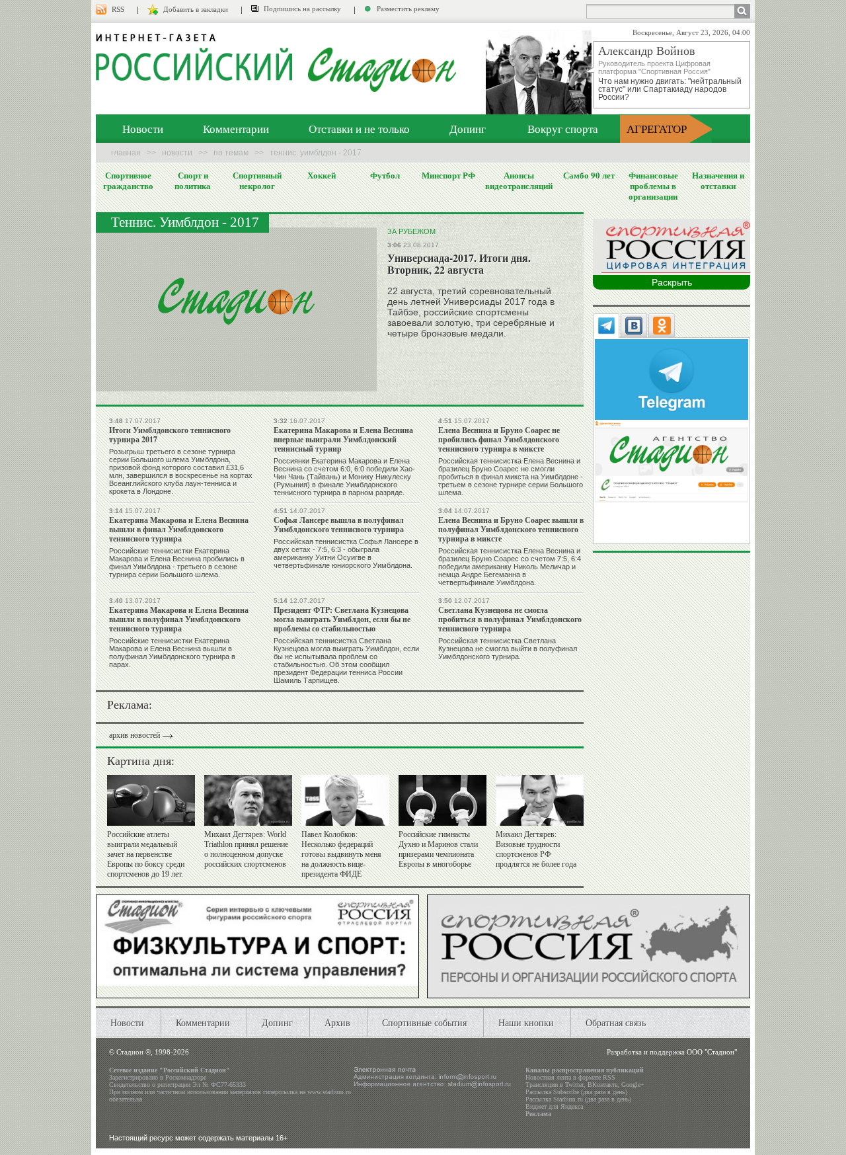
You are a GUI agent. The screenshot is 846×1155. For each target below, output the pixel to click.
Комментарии (236, 128)
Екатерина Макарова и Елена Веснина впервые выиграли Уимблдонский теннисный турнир (343, 439)
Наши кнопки (526, 1022)
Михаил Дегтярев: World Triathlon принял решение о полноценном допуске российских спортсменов (246, 849)
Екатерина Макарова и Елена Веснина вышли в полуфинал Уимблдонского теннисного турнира (179, 619)
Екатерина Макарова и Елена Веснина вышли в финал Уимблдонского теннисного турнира (179, 529)
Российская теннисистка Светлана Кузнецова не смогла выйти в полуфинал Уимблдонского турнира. (507, 648)
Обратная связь (616, 1022)
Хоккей (321, 175)
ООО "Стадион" (712, 1052)
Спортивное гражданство (128, 180)
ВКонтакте (602, 1084)
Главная (126, 152)
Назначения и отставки (718, 180)
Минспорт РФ (448, 175)
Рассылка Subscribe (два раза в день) (576, 1091)
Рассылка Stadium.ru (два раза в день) (578, 1099)
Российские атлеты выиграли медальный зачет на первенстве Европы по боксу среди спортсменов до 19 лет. (145, 854)
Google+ (632, 1084)
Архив (337, 1022)
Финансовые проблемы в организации (653, 186)
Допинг (467, 128)
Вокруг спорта (562, 128)
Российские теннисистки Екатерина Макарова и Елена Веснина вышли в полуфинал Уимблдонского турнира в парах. (172, 652)
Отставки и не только (359, 128)
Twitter (574, 1084)
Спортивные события (424, 1022)
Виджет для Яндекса (554, 1106)
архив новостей (134, 735)
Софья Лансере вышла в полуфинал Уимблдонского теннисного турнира (339, 524)
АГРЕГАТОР (657, 128)
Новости (142, 128)
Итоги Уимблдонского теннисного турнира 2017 (170, 434)
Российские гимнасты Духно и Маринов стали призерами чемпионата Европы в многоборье (438, 849)
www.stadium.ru (329, 1091)
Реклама (538, 1113)
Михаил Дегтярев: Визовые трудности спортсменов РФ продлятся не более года (536, 849)
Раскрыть (672, 282)
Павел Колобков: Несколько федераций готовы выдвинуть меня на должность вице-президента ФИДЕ (341, 854)
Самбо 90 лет (589, 175)
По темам (231, 152)
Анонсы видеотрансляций (519, 180)
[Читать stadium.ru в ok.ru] (671, 460)
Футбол (385, 175)
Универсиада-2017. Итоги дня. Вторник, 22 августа (459, 263)
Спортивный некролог (257, 180)
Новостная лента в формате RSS (570, 1077)
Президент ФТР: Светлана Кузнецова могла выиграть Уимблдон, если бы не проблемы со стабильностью (342, 619)
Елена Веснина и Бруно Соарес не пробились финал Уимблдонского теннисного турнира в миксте (499, 439)
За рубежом (411, 231)
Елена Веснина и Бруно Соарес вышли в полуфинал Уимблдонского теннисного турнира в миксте (511, 529)
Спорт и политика (192, 180)
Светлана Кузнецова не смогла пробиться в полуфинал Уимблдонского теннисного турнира (510, 619)
